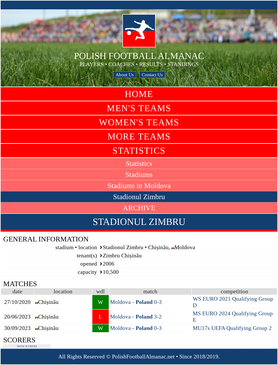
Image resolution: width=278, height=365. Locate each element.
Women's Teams (139, 122)
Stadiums (139, 175)
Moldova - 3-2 (136, 317)
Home (139, 94)
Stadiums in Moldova (139, 186)
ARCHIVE (139, 208)
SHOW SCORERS (27, 346)
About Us (125, 74)
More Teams (139, 136)
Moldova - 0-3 (136, 302)
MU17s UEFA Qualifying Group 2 (232, 328)
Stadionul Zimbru (139, 197)
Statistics (139, 151)
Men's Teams (139, 108)
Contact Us (152, 74)
